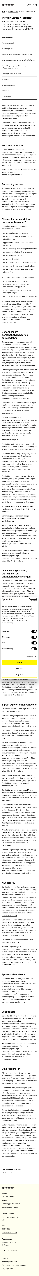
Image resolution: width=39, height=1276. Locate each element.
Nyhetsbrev (5, 79)
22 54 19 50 (6, 1229)
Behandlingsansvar (8, 49)
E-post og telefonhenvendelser (11, 74)
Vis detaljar (29, 656)
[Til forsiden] (8, 5)
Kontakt (5, 1200)
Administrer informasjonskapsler (14, 1265)
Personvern (6, 1258)
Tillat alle (19, 662)
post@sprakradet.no (9, 915)
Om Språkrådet (13, 11)
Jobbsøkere (5, 91)
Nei (11, 1173)
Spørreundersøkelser (8, 85)
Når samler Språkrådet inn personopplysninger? (17, 54)
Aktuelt (4, 1193)
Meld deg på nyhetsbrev (11, 1204)
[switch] (34, 637)
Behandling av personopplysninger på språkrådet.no (18, 60)
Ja (5, 1173)
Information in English (10, 1207)
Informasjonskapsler (9, 1262)
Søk (29, 5)
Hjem (3, 11)
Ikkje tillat (19, 675)
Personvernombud (8, 43)
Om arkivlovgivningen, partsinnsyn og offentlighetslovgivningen (14, 67)
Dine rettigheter (7, 96)
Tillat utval (19, 668)
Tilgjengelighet (7, 1269)
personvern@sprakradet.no (12, 175)
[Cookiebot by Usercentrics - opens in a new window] (28, 599)
